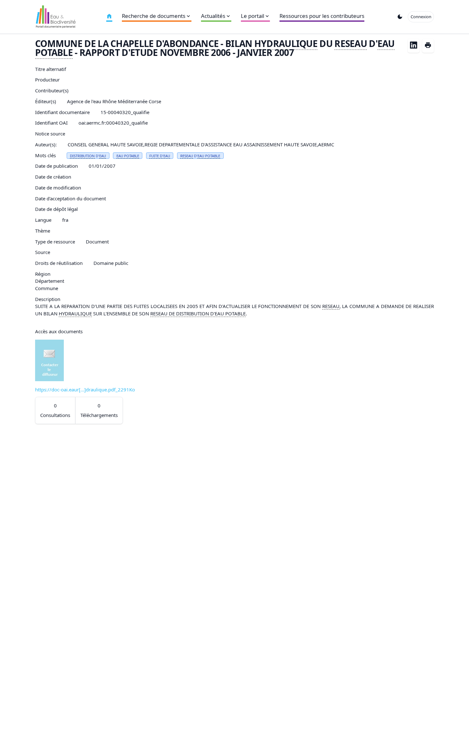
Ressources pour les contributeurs (321, 15)
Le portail (252, 15)
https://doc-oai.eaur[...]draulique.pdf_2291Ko (85, 389)
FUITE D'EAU (159, 155)
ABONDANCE (191, 43)
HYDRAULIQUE (285, 43)
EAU (102, 155)
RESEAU (350, 43)
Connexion (421, 16)
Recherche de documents (153, 15)
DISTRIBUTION (82, 155)
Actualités (213, 15)
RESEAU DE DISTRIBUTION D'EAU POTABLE (198, 313)
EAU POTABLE (127, 155)
